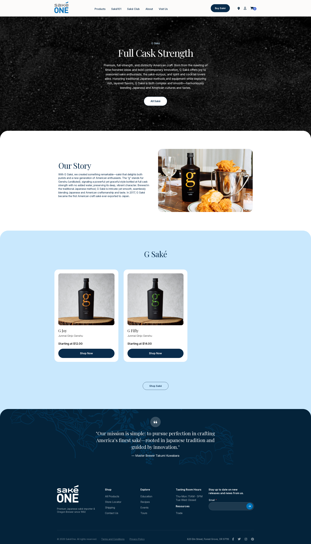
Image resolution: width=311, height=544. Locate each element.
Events (144, 507)
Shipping (110, 507)
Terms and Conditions (113, 539)
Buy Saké (220, 8)
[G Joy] (86, 299)
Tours (143, 513)
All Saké (155, 101)
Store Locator (113, 501)
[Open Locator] (239, 8)
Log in (245, 8)
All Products (112, 496)
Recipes (145, 501)
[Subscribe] (249, 506)
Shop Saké (155, 386)
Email (212, 500)
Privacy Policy (137, 539)
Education (146, 496)
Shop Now (86, 353)
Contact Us (111, 513)
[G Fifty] (155, 299)
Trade (179, 513)
